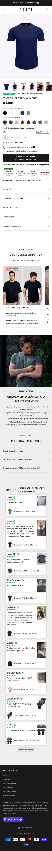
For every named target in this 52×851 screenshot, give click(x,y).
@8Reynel (31, 833)
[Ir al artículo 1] (6, 86)
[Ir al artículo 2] (15, 86)
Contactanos (7, 779)
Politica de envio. (8, 787)
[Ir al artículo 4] (32, 86)
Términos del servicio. (9, 795)
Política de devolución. (10, 783)
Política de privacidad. (9, 791)
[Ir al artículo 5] (40, 86)
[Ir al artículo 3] (23, 86)
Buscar (5, 775)
